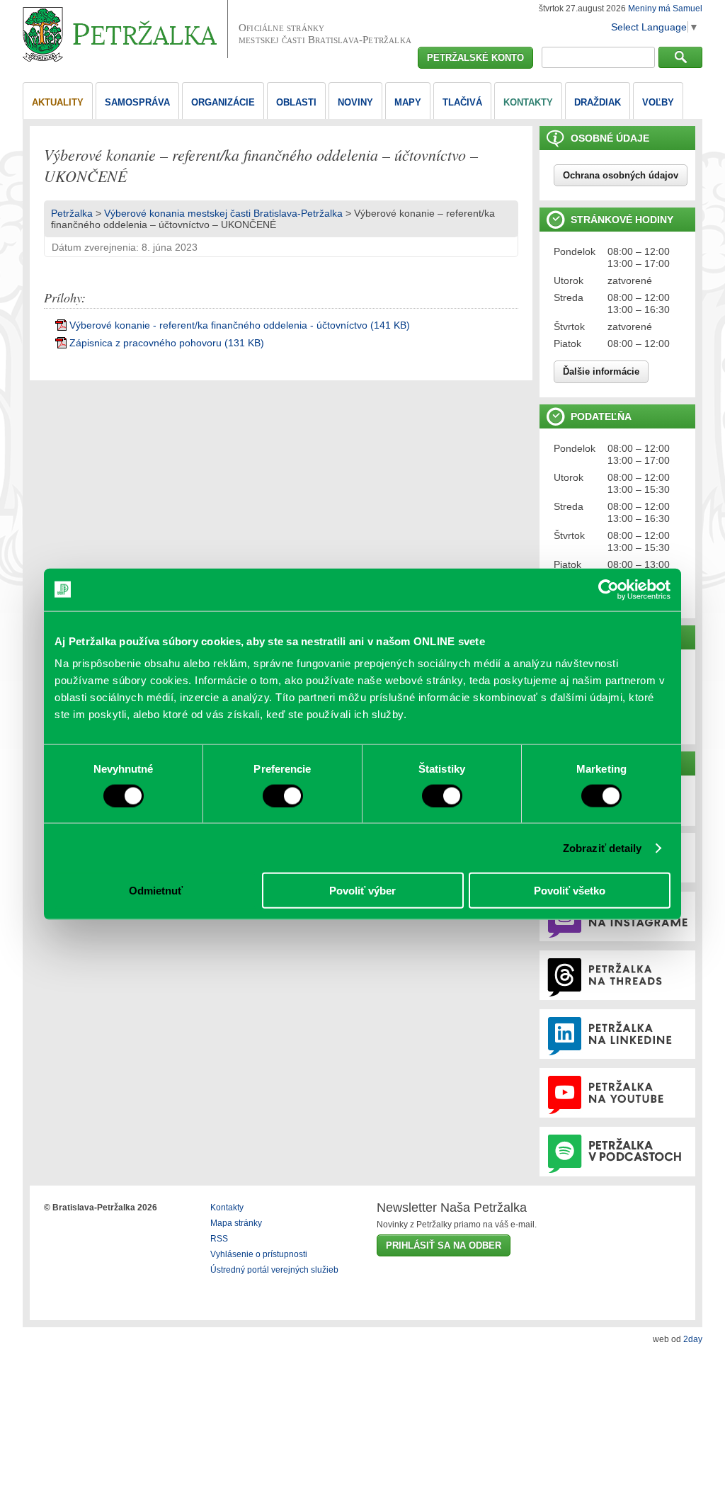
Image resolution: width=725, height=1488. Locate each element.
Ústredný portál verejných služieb (274, 1270)
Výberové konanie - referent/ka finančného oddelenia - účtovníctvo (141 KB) (239, 325)
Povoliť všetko (569, 891)
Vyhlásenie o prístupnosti (258, 1254)
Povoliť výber (362, 891)
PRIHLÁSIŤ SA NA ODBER (443, 1245)
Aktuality (58, 102)
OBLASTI (296, 102)
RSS (219, 1239)
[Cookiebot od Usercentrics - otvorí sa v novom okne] (608, 589)
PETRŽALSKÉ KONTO (475, 57)
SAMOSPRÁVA (137, 102)
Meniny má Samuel (665, 8)
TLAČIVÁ (462, 102)
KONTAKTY (528, 102)
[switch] (283, 795)
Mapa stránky (236, 1223)
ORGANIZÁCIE (223, 102)
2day (692, 1339)
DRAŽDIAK (597, 102)
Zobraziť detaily (602, 847)
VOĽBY (658, 102)
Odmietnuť (156, 891)
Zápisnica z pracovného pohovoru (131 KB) (166, 342)
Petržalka (72, 213)
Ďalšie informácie (601, 371)
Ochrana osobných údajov (620, 175)
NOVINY (355, 102)
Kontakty (227, 1207)
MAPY (407, 102)
